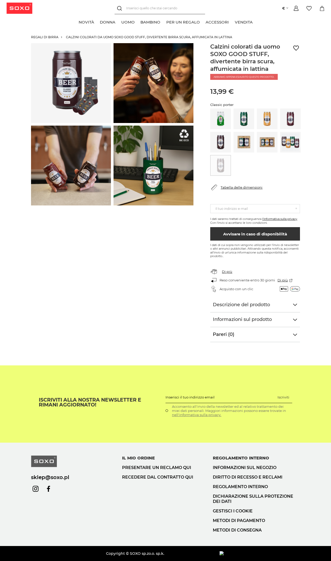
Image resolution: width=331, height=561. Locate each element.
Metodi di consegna (237, 530)
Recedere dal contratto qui (157, 477)
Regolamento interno (240, 486)
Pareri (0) (223, 334)
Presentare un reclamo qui (156, 467)
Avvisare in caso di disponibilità (255, 234)
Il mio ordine (138, 458)
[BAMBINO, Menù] (163, 21)
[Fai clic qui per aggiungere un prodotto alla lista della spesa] (296, 48)
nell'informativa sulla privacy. (196, 415)
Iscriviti (283, 397)
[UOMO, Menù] (137, 21)
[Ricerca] (120, 8)
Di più (227, 272)
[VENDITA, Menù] (255, 21)
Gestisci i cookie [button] (233, 511)
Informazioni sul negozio (244, 467)
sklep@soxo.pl (50, 477)
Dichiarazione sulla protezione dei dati (253, 499)
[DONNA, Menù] (118, 21)
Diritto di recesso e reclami (247, 477)
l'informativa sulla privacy (279, 219)
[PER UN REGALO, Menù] (202, 21)
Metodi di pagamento (239, 520)
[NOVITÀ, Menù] (97, 21)
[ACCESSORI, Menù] (231, 21)
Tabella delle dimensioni (241, 187)
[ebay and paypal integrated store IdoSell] (260, 553)
